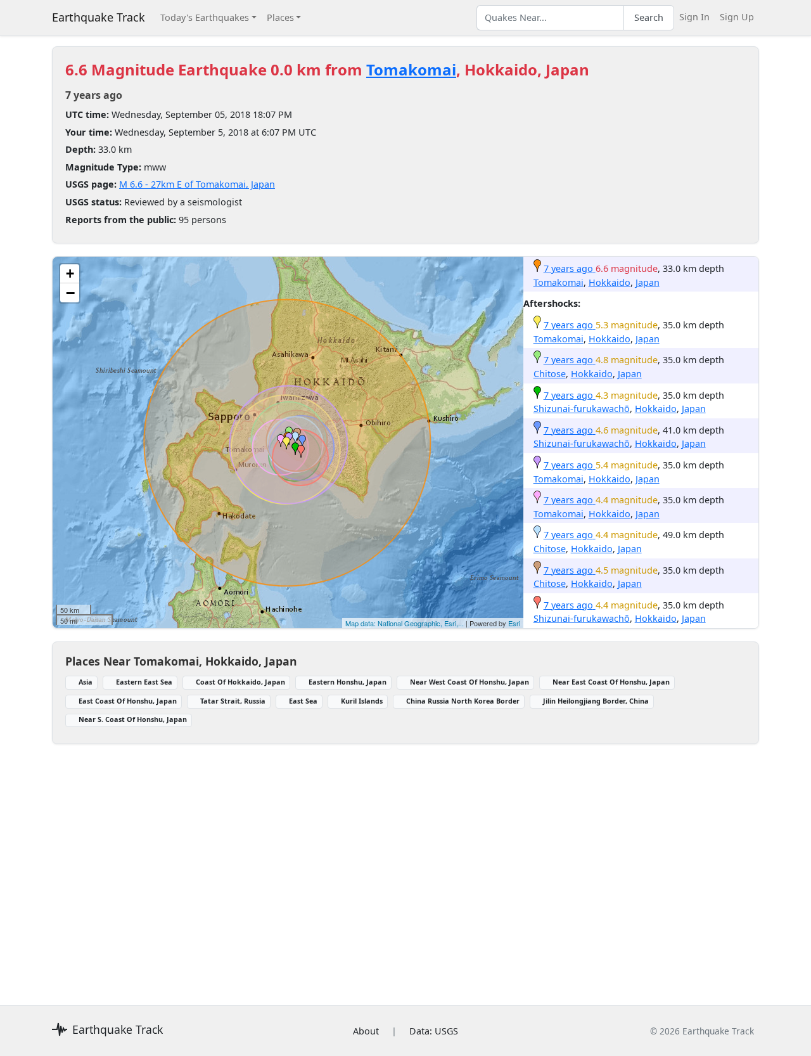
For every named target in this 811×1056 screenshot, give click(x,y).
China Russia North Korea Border (463, 700)
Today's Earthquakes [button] (204, 17)
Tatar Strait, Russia (232, 700)
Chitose (549, 374)
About (366, 1031)
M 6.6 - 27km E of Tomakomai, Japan (197, 184)
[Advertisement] (405, 867)
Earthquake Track (98, 17)
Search (648, 17)
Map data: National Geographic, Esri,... (404, 623)
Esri (514, 623)
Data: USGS (433, 1031)
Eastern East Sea (144, 681)
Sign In (694, 17)
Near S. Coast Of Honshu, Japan (133, 719)
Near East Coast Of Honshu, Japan (611, 681)
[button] (286, 443)
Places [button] (280, 17)
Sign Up (737, 17)
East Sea (303, 700)
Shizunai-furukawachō (581, 408)
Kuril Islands (362, 700)
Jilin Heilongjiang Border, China (596, 700)
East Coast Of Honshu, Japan (128, 700)
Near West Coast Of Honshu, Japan (469, 681)
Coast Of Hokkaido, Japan (240, 681)
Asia (86, 681)
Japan (647, 282)
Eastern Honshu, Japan (347, 681)
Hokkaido (609, 282)
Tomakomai (411, 69)
